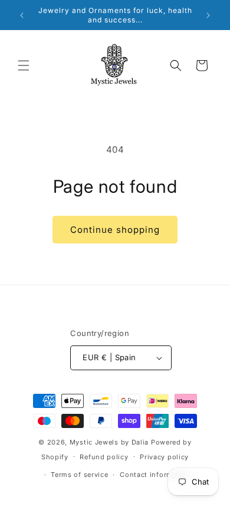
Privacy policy (164, 457)
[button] (24, 65)
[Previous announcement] (22, 15)
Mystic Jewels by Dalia (109, 442)
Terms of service (79, 474)
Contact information (155, 474)
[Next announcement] (208, 15)
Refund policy (104, 457)
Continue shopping (115, 229)
